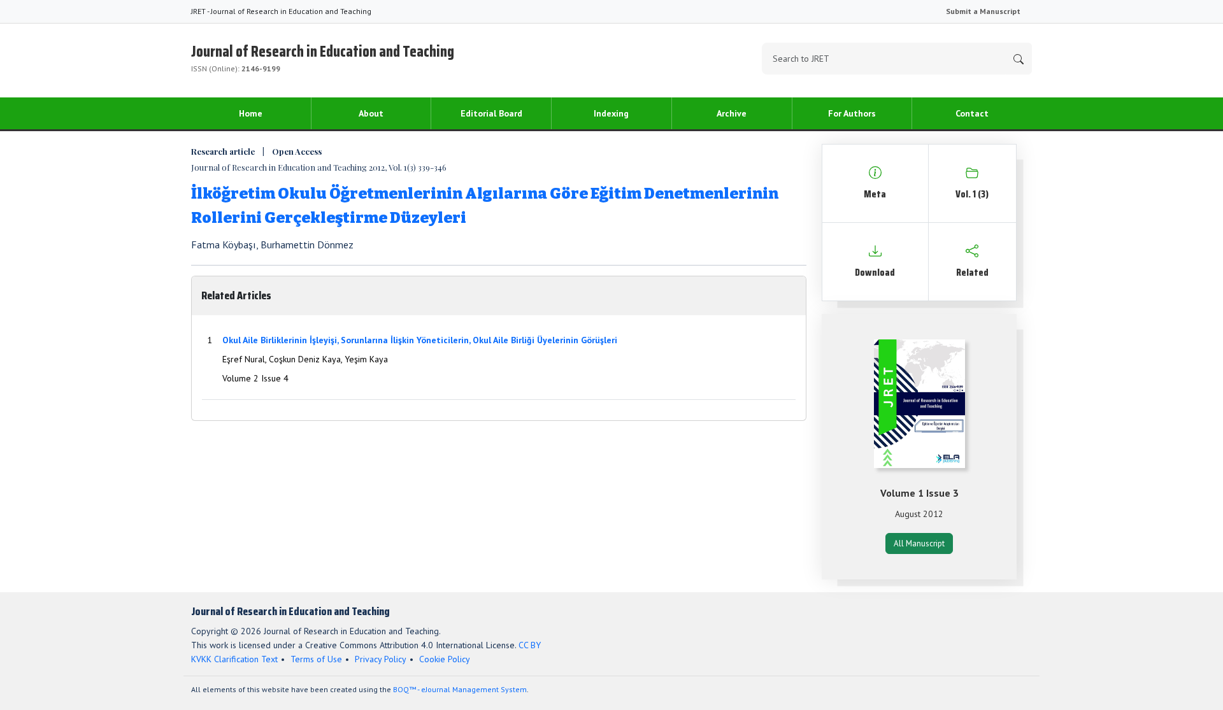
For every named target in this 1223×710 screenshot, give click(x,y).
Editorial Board (491, 113)
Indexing (611, 113)
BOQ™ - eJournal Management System (460, 689)
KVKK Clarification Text (234, 659)
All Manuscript (919, 543)
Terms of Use (316, 659)
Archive (732, 113)
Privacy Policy (380, 659)
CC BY (530, 645)
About (371, 113)
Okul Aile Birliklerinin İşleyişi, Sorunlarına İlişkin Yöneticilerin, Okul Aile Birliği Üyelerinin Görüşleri (419, 340)
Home (250, 113)
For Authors (852, 113)
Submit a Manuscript (983, 11)
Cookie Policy (444, 659)
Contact (972, 113)
